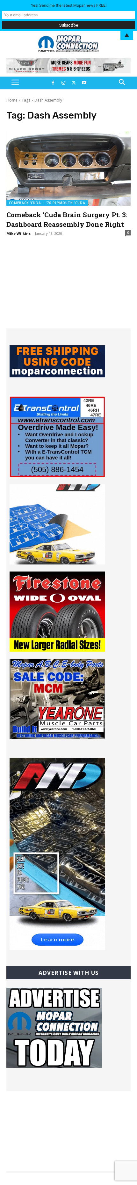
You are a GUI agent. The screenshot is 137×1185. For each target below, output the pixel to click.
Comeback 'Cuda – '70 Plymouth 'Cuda (47, 203)
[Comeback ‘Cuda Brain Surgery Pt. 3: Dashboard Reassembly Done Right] (68, 168)
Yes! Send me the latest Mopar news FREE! (68, 5)
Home (12, 100)
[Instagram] (63, 82)
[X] (73, 82)
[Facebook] (52, 82)
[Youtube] (83, 82)
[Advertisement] (68, 288)
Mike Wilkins (18, 233)
